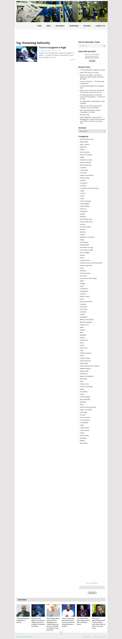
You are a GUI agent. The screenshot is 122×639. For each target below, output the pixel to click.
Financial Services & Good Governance (91, 263)
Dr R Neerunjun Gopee (45, 50)
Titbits (82, 425)
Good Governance (85, 273)
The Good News (84, 420)
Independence (84, 291)
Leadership (83, 312)
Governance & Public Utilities (88, 278)
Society (82, 394)
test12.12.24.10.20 (99, 637)
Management (84, 317)
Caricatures (83, 167)
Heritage (82, 283)
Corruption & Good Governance (89, 188)
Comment (83, 180)
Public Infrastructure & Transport (89, 366)
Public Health (84, 363)
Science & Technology (86, 386)
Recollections (83, 373)
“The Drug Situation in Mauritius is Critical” (92, 70)
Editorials (60, 26)
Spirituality (83, 402)
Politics (82, 355)
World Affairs (84, 443)
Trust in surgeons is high (52, 47)
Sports (82, 404)
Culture (82, 196)
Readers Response (85, 368)
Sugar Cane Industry (86, 410)
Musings (82, 330)
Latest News (83, 306)
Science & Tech (84, 384)
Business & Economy (86, 160)
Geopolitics (83, 270)
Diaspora (82, 214)
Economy (82, 224)
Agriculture (83, 147)
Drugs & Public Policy (86, 221)
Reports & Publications (86, 376)
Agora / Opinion (84, 144)
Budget (82, 157)
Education (83, 232)
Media (81, 327)
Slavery (82, 389)
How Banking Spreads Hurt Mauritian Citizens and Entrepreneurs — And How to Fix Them (92, 97)
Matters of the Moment (87, 319)
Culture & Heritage (85, 201)
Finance (82, 258)
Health (82, 281)
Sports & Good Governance (88, 407)
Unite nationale (84, 435)
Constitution (83, 183)
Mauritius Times (27, 637)
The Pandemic (84, 422)
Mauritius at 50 (84, 325)
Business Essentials (85, 162)
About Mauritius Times (86, 139)
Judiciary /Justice (84, 296)
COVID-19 (83, 193)
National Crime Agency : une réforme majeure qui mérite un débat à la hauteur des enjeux (92, 77)
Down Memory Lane (86, 219)
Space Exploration (85, 399)
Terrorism (82, 415)
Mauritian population (86, 322)
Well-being (83, 438)
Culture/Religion (84, 203)
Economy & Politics (85, 227)
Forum (82, 268)
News (49, 26)
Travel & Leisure (84, 430)
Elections (82, 234)
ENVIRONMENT (84, 245)
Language (83, 304)
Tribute (82, 433)
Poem (81, 350)
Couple (82, 191)
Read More (72, 59)
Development (84, 211)
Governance (83, 276)
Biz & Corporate (84, 152)
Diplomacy (83, 216)
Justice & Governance (86, 301)
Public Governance (85, 361)
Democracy (83, 209)
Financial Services (85, 260)
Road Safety (83, 379)
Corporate (83, 185)
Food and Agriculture (86, 265)
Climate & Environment (86, 175)
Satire (81, 381)
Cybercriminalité (84, 206)
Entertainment (84, 242)
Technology (83, 412)
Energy (82, 240)
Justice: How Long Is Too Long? (89, 72)
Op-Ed (82, 343)
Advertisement (84, 142)
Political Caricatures (85, 353)
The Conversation (85, 417)
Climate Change (84, 178)
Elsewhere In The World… (87, 237)
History (82, 286)
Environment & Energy (86, 247)
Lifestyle (82, 314)
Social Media (83, 391)
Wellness (82, 440)
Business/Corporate (85, 165)
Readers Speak (84, 371)
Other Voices (83, 348)
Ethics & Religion (85, 252)
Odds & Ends (84, 340)
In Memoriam (84, 288)
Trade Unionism (84, 428)
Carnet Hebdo (84, 170)
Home (39, 26)
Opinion (82, 345)
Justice (82, 299)
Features (86, 26)
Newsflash (83, 335)
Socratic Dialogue (85, 397)
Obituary (82, 337)
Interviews (74, 26)
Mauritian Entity (84, 115)
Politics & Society (85, 358)
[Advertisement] (49, 34)
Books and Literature (86, 155)
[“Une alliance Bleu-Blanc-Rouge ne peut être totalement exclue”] (83, 610)
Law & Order (83, 309)
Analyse (82, 149)
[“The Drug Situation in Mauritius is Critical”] (23, 610)
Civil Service (83, 173)
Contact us (100, 26)
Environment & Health (86, 250)
